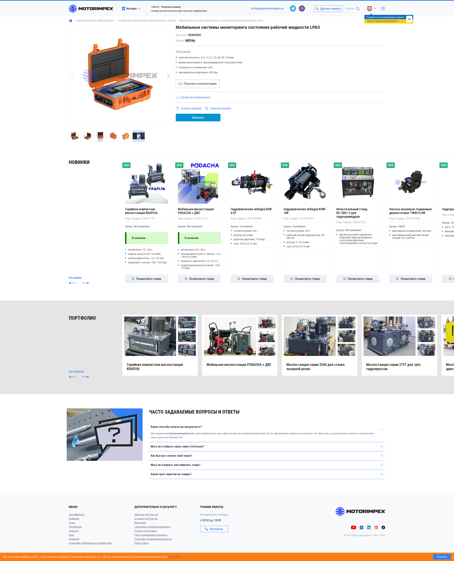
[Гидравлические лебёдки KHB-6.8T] (252, 182)
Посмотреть (148, 278)
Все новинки (75, 277)
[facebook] (361, 527)
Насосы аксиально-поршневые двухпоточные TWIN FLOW (410, 211)
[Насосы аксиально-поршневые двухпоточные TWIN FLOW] (410, 182)
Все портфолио (76, 371)
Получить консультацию (200, 83)
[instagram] (376, 527)
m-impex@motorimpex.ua (267, 8)
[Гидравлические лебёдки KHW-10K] (305, 182)
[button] (168, 76)
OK (409, 19)
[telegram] (293, 8)
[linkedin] (369, 527)
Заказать (198, 117)
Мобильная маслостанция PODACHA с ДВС (196, 211)
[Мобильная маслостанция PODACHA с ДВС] (199, 182)
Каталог (132, 8)
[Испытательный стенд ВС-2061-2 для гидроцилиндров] (357, 182)
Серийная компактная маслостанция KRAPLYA (141, 211)
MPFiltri (190, 40)
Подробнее (175, 556)
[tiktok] (383, 527)
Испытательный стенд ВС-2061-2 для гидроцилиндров (351, 212)
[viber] (301, 8)
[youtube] (353, 527)
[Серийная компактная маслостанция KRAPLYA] (146, 182)
